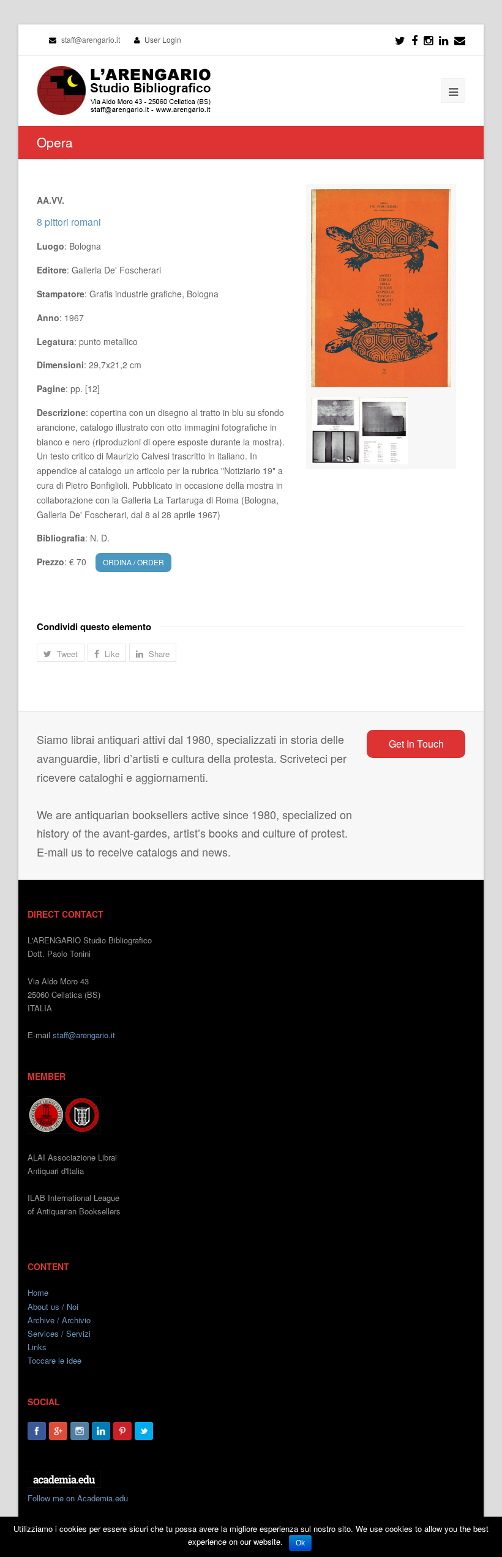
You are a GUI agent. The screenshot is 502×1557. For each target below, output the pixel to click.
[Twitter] (400, 39)
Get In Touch (416, 744)
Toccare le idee (54, 1360)
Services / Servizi (59, 1333)
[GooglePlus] (58, 1431)
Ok (300, 1543)
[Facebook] (414, 39)
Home (38, 1292)
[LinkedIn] (443, 39)
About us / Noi (53, 1306)
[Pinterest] (122, 1431)
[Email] (459, 39)
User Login (162, 39)
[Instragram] (428, 39)
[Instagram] (79, 1431)
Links (37, 1347)
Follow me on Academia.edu (78, 1498)
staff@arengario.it (84, 1035)
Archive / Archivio (59, 1320)
